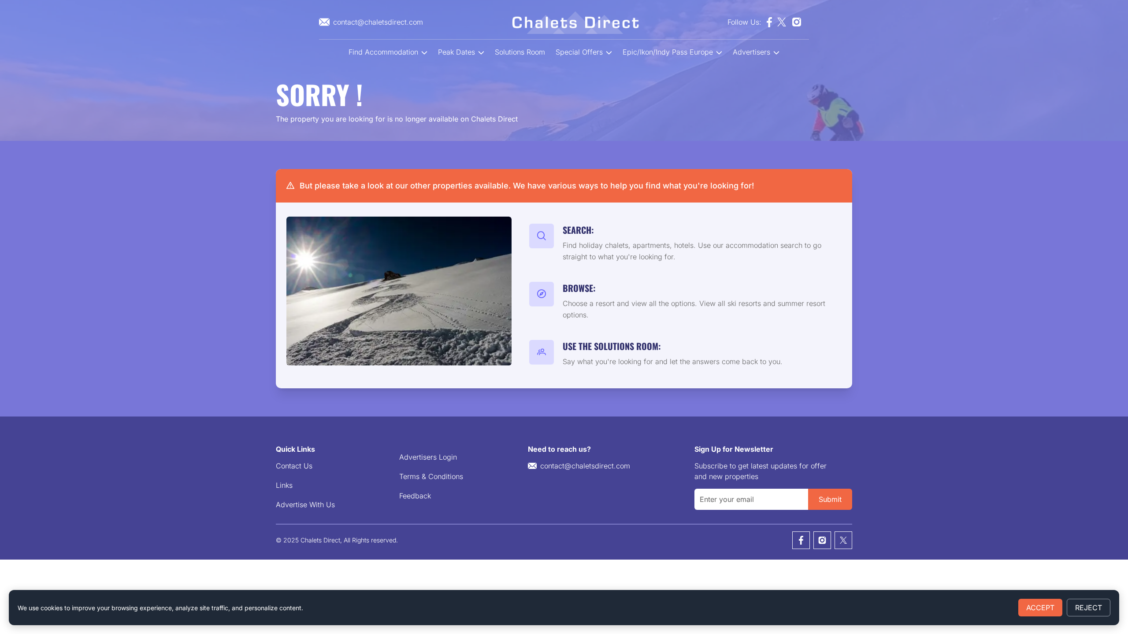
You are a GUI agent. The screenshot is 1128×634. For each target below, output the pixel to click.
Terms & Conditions (431, 476)
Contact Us (294, 465)
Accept (1040, 607)
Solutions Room (520, 52)
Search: (578, 230)
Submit (830, 499)
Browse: (579, 288)
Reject (1088, 607)
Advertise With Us (305, 504)
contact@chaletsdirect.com (585, 465)
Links (284, 485)
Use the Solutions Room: (612, 346)
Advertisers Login (428, 457)
